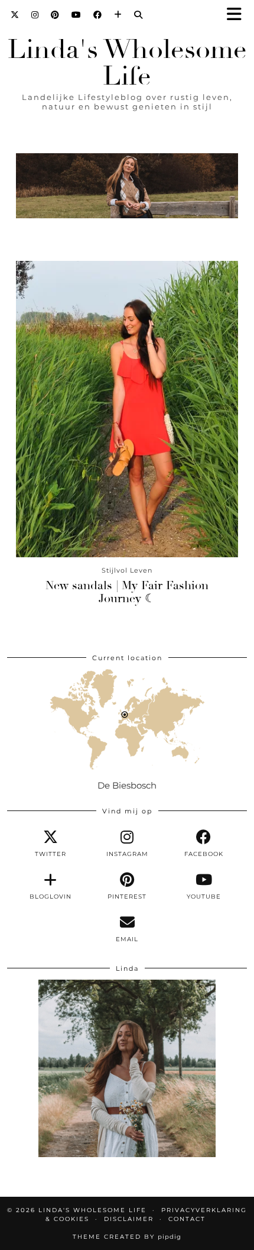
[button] (238, 15)
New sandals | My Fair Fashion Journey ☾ (127, 592)
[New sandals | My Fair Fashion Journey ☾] (127, 409)
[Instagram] (35, 14)
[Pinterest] (55, 14)
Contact (187, 1219)
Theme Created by (127, 1237)
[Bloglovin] (118, 14)
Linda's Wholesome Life (127, 62)
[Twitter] (15, 14)
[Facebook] (97, 14)
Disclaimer (129, 1219)
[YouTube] (76, 14)
